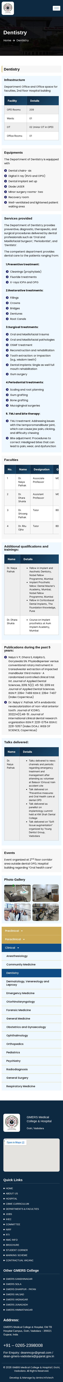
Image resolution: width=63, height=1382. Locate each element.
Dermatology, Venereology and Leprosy (27, 983)
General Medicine (18, 1018)
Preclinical (12, 931)
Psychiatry (13, 1061)
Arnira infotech (45, 1377)
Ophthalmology (17, 1035)
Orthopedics (15, 1044)
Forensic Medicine (18, 1010)
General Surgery (17, 1078)
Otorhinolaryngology (20, 1002)
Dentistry (12, 973)
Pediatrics (13, 1052)
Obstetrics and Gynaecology (26, 1027)
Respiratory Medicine (20, 1086)
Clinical (10, 948)
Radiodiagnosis (17, 1069)
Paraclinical (13, 939)
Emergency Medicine (20, 993)
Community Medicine (20, 964)
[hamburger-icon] (56, 8)
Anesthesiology (17, 956)
